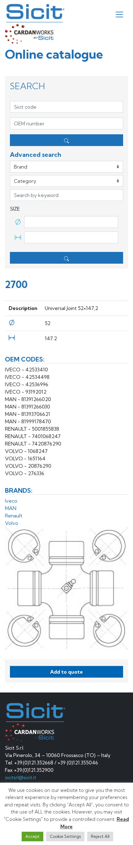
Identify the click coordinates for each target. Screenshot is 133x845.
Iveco (11, 501)
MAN (10, 508)
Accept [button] (32, 836)
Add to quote (66, 672)
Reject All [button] (100, 836)
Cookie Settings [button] (65, 836)
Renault (13, 515)
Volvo (11, 523)
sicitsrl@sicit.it (20, 777)
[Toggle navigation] (119, 14)
